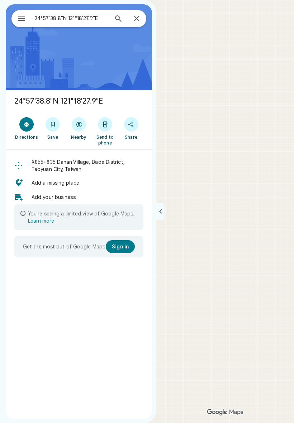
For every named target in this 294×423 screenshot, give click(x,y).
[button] (79, 166)
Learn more (41, 221)
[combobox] (71, 18)
